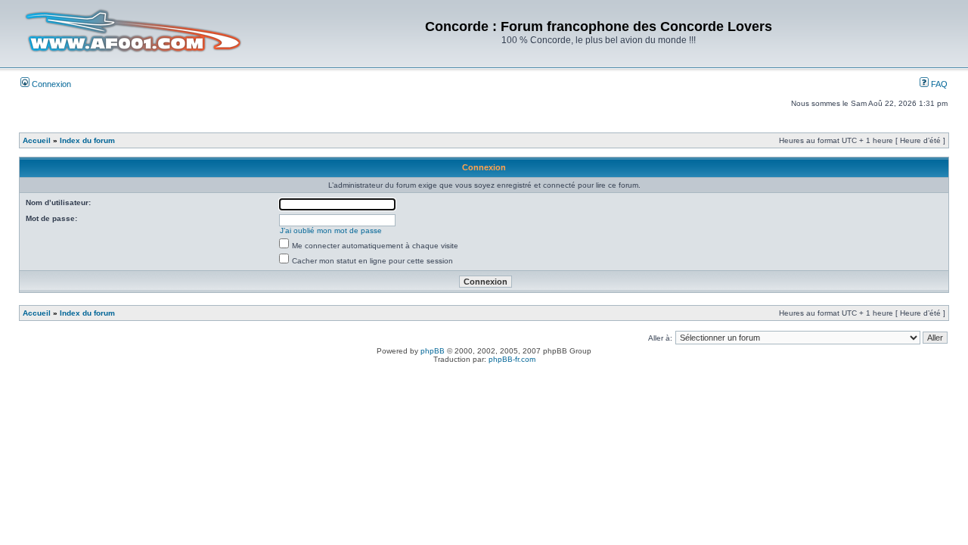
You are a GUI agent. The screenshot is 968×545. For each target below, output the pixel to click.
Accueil (37, 140)
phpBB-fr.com (512, 359)
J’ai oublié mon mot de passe (331, 230)
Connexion (50, 84)
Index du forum (87, 140)
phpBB (432, 351)
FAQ (938, 84)
